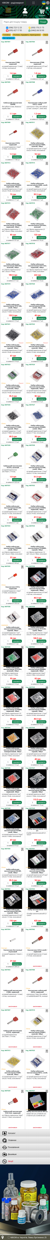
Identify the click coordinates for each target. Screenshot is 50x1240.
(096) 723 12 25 (15, 27)
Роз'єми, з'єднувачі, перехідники (26, 35)
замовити (17, 76)
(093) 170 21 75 (37, 27)
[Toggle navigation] (33, 2)
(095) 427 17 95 (15, 30)
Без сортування (8, 38)
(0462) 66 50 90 (37, 30)
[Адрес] (2, 1238)
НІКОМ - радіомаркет (13, 2)
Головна (6, 35)
